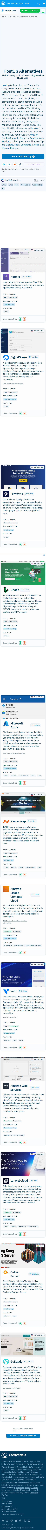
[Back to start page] (3, 3)
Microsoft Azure (10, 147)
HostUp (6, 85)
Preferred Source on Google (12, 1514)
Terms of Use (6, 1501)
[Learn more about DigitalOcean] (6, 358)
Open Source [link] (25, 185)
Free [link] (16, 185)
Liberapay (34, 1492)
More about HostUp (21, 156)
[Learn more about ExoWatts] (6, 494)
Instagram (5, 1490)
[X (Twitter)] (7, 1520)
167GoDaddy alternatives (11, 1388)
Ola (18, 1467)
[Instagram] (25, 1520)
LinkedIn (16, 1490)
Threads (34, 1487)
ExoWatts (26, 144)
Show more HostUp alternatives (23, 1436)
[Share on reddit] (14, 164)
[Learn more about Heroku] (6, 277)
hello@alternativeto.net (10, 1485)
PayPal (4, 1495)
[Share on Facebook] (4, 164)
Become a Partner (8, 1512)
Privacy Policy (6, 1503)
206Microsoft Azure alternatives (14, 753)
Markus (26, 1467)
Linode (35, 144)
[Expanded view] (35, 180)
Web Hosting (8, 530)
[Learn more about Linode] (6, 590)
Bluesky (28, 1487)
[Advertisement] (23, 42)
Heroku (34, 128)
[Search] (38, 4)
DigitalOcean (13, 144)
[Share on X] (9, 164)
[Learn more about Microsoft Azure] (6, 724)
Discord (29, 1485)
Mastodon (20, 1487)
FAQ (3, 1498)
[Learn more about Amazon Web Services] (6, 1086)
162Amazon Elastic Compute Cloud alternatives (15, 922)
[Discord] (2, 1520)
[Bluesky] (16, 1520)
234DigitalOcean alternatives (13, 383)
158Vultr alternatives (10, 1017)
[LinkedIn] (29, 1520)
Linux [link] (11, 185)
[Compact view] (37, 180)
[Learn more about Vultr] (6, 991)
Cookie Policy (6, 1506)
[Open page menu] (44, 3)
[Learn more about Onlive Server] (6, 1273)
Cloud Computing (10, 399)
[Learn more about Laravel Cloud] (6, 1181)
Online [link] (4, 185)
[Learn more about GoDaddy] (6, 1362)
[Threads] (20, 1520)
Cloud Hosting (9, 304)
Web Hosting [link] (37, 185)
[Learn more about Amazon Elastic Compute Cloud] (6, 889)
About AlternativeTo (9, 1509)
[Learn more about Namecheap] (6, 822)
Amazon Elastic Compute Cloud (20, 136)
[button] (26, 276)
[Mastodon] (11, 1520)
